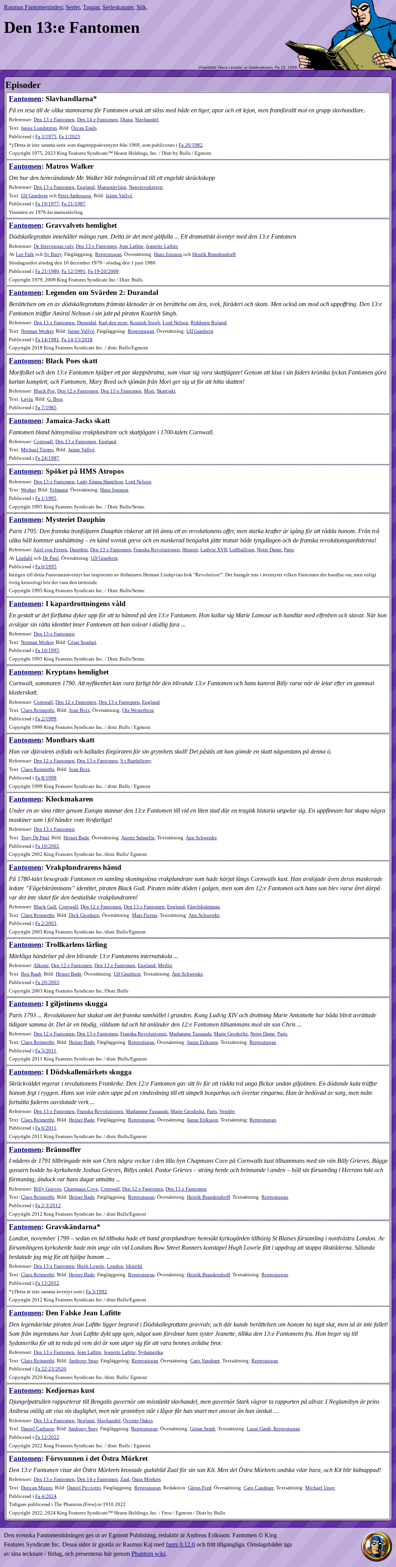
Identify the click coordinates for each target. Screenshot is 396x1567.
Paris (289, 549)
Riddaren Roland (209, 322)
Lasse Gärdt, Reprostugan (273, 1428)
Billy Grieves (47, 1189)
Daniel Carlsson (37, 1428)
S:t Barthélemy (135, 761)
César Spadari (82, 642)
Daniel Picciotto (84, 1488)
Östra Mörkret (146, 1479)
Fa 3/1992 (96, 1291)
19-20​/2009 (103, 271)
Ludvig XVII (213, 549)
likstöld (134, 1266)
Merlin (165, 965)
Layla (27, 399)
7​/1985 (45, 407)
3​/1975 (45, 136)
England (86, 187)
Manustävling (111, 187)
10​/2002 (47, 846)
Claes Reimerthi (38, 710)
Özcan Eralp (84, 128)
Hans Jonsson (168, 254)
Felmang (59, 490)
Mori (149, 391)
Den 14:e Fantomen (97, 119)
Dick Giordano (84, 915)
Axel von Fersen (50, 549)
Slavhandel (147, 119)
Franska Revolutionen (156, 549)
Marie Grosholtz (231, 1034)
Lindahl (24, 558)
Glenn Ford (200, 1488)
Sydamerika (150, 1352)
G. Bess (55, 399)
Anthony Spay (83, 1361)
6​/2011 (45, 1128)
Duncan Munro (37, 1488)
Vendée (227, 1111)
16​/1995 (47, 650)
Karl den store (113, 322)
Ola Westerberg (138, 710)
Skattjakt (166, 391)
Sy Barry (53, 254)
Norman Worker (37, 331)
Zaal (125, 1479)
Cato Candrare (259, 1488)
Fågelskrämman (203, 907)
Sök (141, 7)
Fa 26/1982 (191, 145)
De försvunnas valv (53, 246)
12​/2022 (47, 1437)
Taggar (91, 7)
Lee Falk (25, 254)
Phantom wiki (148, 1553)
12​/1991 (73, 271)
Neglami (86, 1420)
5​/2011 (45, 1051)
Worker (28, 490)
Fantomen (25, 99)
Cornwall (43, 441)
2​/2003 (45, 923)
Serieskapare (117, 7)
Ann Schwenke (201, 837)
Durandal (86, 322)
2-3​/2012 (48, 1205)
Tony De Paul (35, 837)
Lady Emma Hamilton (100, 481)
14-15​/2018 (76, 339)
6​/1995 (45, 566)
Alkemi (41, 965)
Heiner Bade (76, 837)
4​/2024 (45, 1496)
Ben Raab (31, 974)
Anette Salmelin (138, 837)
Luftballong (241, 549)
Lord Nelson (175, 322)
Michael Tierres (37, 449)
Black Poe (44, 391)
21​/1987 (73, 204)
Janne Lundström (39, 128)
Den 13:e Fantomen (54, 119)
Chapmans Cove (81, 1189)
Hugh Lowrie (90, 1266)
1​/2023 (69, 136)
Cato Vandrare (205, 1361)
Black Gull (45, 907)
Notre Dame (269, 549)
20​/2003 (47, 982)
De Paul (51, 558)
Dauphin (79, 549)
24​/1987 (47, 458)
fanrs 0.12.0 (180, 1544)
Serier (73, 7)
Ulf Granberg (34, 195)
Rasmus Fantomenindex (33, 7)
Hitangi (190, 549)
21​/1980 (47, 271)
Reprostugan (108, 254)
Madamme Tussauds (190, 1034)
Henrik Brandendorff (214, 254)
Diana (126, 119)
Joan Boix (79, 710)
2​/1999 (45, 719)
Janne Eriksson (202, 1042)
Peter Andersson (74, 195)
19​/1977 (47, 204)
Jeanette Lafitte (162, 246)
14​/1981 (47, 339)
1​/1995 (45, 498)
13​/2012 (47, 1283)
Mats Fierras (144, 915)
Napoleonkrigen (146, 187)
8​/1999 (45, 778)
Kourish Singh (145, 322)
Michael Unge (320, 1488)
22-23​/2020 (50, 1369)
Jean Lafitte (131, 246)
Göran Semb (202, 1428)
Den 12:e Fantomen (77, 391)
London (115, 1266)
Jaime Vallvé (119, 195)
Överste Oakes (138, 1420)
